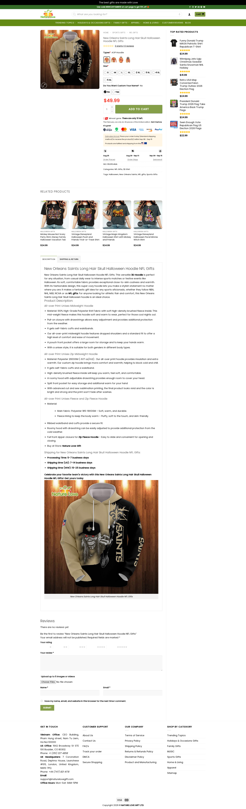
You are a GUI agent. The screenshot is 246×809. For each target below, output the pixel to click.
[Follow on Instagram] (193, 7)
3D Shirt (126, 169)
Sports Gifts (118, 32)
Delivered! (157, 159)
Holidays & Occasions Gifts (94, 22)
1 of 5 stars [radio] (44, 647)
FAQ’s (86, 746)
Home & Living (151, 22)
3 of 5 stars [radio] (74, 647)
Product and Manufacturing (140, 762)
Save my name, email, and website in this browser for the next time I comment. (85, 701)
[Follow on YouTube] (204, 7)
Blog (188, 22)
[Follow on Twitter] (196, 7)
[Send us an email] (198, 7)
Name (44, 687)
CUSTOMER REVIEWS (172, 22)
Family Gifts (120, 22)
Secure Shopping (92, 762)
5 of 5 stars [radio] (112, 647)
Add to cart (139, 109)
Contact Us (89, 740)
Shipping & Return (69, 259)
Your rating (46, 642)
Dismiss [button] (142, 2)
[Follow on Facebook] (190, 7)
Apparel (135, 22)
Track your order (92, 751)
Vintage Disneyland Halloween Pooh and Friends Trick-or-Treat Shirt (85, 237)
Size (105, 66)
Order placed (109, 159)
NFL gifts (142, 174)
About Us (88, 735)
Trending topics (64, 22)
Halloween (113, 174)
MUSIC (170, 751)
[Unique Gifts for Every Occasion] (51, 14)
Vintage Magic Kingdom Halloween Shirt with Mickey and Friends (117, 237)
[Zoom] (44, 85)
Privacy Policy (132, 740)
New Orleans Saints (128, 174)
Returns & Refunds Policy (139, 751)
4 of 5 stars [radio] (92, 647)
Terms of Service (134, 735)
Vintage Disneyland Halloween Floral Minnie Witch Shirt (146, 237)
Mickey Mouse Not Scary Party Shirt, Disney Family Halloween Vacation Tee (53, 237)
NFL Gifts (133, 32)
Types (107, 52)
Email (106, 687)
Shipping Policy (133, 746)
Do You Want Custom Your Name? (121, 85)
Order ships (132, 159)
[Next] (162, 224)
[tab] (48, 259)
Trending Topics (176, 735)
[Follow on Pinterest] (201, 7)
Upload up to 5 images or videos (58, 676)
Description (48, 259)
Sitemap (172, 773)
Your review (47, 652)
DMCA (86, 756)
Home (106, 32)
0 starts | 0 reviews (124, 46)
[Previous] (40, 224)
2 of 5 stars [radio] (58, 647)
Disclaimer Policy (134, 756)
